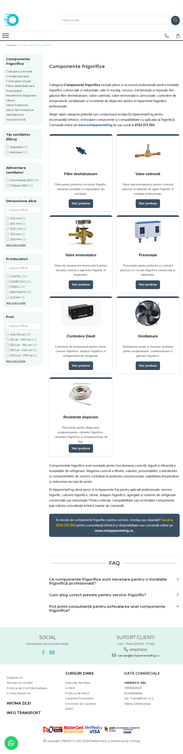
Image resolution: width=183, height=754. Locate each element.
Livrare (70, 688)
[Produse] (6, 37)
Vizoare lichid (15, 119)
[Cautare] (175, 20)
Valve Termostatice (20, 110)
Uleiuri (10, 100)
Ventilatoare (15, 114)
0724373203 (138, 649)
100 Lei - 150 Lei (21, 345)
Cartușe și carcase (19, 71)
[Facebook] (43, 652)
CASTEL (15, 276)
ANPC (69, 709)
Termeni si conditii (20, 682)
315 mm (15, 234)
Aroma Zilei (19, 703)
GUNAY (15, 297)
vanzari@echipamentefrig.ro (138, 655)
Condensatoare (17, 76)
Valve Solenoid (17, 105)
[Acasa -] (25, 20)
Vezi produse (81, 203)
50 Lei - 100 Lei (20, 339)
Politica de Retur (77, 693)
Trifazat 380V (19, 185)
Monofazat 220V (21, 180)
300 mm (16, 228)
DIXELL (15, 286)
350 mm (16, 239)
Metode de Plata (77, 682)
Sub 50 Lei (17, 334)
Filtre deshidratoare (20, 86)
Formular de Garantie (80, 703)
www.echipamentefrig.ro (97, 125)
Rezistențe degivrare (21, 95)
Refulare (16, 152)
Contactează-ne (19, 693)
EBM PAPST (18, 292)
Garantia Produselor (79, 698)
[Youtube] (52, 652)
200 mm (16, 218)
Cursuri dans (79, 673)
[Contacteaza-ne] (167, 35)
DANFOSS (17, 281)
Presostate (14, 90)
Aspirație (16, 147)
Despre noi (15, 677)
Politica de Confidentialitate (27, 688)
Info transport (24, 713)
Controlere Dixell (18, 81)
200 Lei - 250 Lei (21, 355)
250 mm (16, 223)
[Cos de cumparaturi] (178, 35)
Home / (12, 45)
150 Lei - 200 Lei (21, 350)
